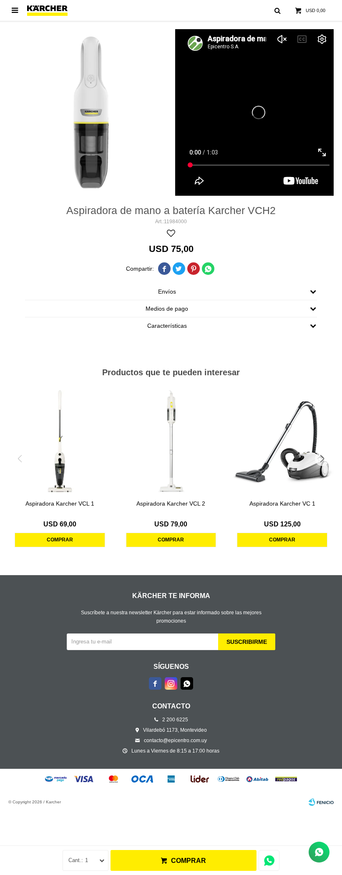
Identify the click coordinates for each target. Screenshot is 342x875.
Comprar (188, 860)
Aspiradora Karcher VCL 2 (170, 503)
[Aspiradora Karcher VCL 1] (59, 441)
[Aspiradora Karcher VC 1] (282, 441)
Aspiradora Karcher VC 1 (282, 503)
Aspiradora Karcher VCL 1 (59, 503)
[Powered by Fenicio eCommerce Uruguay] (321, 802)
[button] (322, 458)
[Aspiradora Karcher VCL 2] (171, 441)
